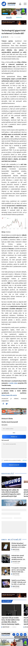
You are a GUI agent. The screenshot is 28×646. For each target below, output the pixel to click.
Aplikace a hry (16, 561)
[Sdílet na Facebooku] (3, 404)
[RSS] (25, 634)
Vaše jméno (5, 425)
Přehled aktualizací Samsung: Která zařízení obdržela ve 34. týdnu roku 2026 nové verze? (19, 545)
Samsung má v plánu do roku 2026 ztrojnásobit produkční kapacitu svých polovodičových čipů (11, 493)
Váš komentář (5, 440)
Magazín (9, 17)
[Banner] (14, 642)
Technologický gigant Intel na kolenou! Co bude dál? (13, 32)
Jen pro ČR (5, 37)
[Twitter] (17, 634)
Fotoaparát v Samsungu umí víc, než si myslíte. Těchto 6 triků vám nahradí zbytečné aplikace (19, 570)
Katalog (19, 17)
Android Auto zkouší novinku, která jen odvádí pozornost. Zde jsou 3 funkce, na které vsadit (19, 557)
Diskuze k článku (7, 419)
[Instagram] (21, 634)
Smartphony (15, 549)
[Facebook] (13, 634)
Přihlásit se (14, 437)
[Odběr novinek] (20, 4)
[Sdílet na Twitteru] (6, 404)
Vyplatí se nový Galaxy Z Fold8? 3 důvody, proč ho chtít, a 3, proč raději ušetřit (19, 582)
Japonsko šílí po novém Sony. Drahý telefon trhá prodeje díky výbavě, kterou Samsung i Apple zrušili (10, 621)
